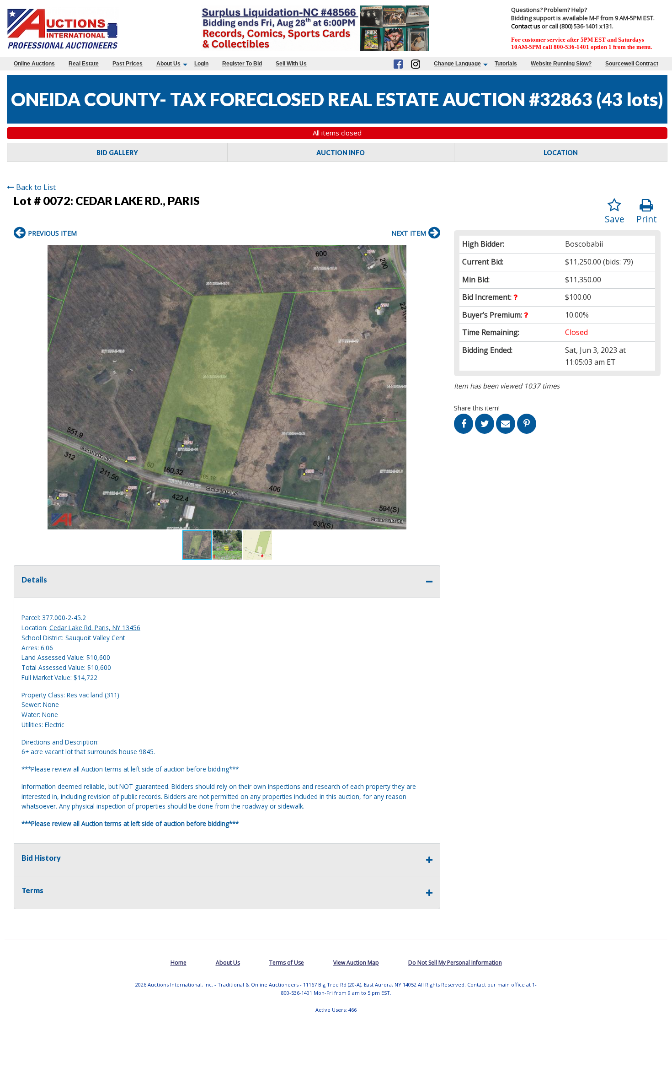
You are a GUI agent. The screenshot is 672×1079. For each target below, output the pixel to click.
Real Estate (84, 63)
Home (179, 962)
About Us (168, 63)
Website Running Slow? (561, 63)
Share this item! (477, 408)
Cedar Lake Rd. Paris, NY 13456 (94, 627)
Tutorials (506, 63)
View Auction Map (356, 962)
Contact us (525, 26)
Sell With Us (291, 63)
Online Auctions (34, 63)
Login (201, 63)
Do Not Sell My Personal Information (455, 962)
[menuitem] (34, 63)
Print (646, 219)
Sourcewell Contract (631, 63)
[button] (432, 253)
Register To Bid (242, 63)
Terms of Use (286, 962)
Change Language (457, 63)
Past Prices (127, 63)
